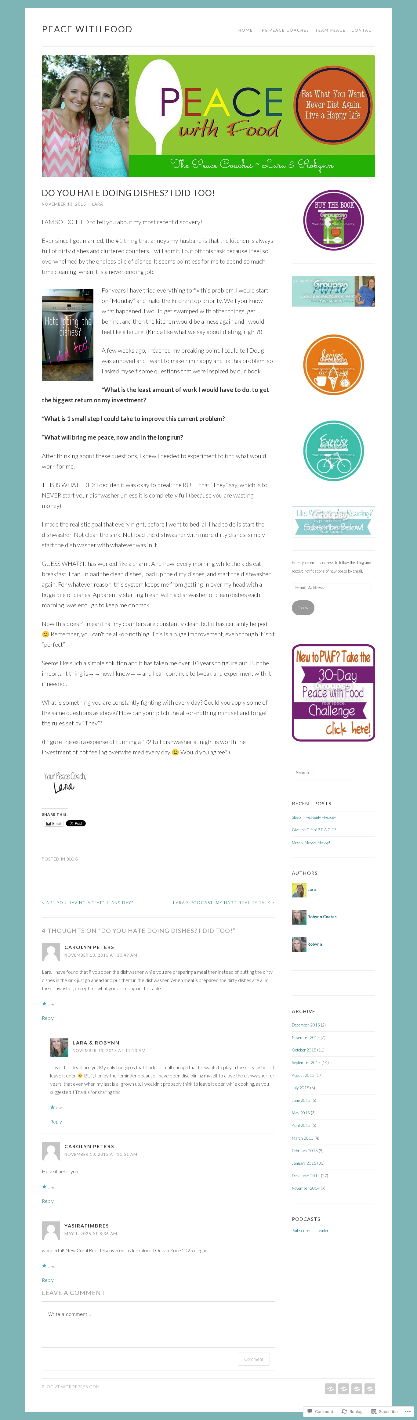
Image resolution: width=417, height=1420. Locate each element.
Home (245, 30)
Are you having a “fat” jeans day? (87, 902)
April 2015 (301, 1125)
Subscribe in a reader (310, 1230)
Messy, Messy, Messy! (311, 842)
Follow (303, 607)
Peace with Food (87, 29)
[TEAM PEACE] (356, 1388)
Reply (48, 1018)
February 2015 (305, 1150)
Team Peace (330, 30)
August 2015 (303, 1075)
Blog (72, 859)
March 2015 (303, 1138)
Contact (363, 30)
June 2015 (301, 1100)
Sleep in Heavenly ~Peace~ (314, 817)
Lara (97, 204)
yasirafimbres (86, 1225)
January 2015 (304, 1163)
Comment (253, 1359)
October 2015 (304, 1050)
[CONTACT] (369, 1388)
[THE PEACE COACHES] (343, 1388)
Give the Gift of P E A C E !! (315, 829)
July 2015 (300, 1087)
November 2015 (306, 1037)
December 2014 (306, 1175)
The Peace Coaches (284, 30)
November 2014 (306, 1188)
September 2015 (306, 1062)
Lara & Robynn (96, 1042)
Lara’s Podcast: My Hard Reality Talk (224, 902)
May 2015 (301, 1112)
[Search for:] (323, 772)
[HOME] (330, 1388)
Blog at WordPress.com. (71, 1386)
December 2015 (306, 1025)
